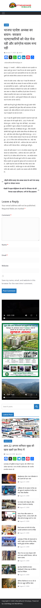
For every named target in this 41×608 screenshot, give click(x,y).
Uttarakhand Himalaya (23, 601)
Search (36, 406)
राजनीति (6, 25)
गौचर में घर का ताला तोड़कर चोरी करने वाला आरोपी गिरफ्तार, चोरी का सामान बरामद (27, 555)
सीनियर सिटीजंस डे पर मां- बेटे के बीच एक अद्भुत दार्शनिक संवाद (27, 582)
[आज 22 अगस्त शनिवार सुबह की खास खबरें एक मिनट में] (20, 428)
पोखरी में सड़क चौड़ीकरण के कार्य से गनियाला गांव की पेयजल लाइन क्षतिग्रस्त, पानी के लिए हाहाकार (20, 190)
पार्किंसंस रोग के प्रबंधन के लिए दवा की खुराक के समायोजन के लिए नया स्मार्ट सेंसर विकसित (27, 490)
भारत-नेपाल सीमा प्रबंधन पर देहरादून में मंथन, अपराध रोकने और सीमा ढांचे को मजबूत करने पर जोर (27, 516)
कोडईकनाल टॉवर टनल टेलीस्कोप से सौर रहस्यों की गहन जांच (27, 477)
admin (20, 53)
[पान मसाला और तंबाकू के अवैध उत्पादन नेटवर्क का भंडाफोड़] (9, 505)
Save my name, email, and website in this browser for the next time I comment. (18, 282)
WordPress (19, 604)
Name (5, 245)
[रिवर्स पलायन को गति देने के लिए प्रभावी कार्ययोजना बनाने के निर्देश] (9, 530)
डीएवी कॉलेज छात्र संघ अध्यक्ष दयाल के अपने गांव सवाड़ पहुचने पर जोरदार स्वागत (21, 182)
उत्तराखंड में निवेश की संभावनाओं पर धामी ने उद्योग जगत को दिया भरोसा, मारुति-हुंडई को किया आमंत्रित (27, 541)
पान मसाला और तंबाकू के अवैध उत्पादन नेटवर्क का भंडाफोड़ (26, 503)
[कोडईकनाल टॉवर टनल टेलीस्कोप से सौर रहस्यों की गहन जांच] (9, 479)
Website (5, 266)
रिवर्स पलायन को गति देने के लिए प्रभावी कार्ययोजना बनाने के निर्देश (27, 528)
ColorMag (7, 604)
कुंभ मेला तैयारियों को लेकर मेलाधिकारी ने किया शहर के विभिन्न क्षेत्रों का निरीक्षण (27, 569)
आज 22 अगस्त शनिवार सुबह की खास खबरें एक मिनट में (19, 447)
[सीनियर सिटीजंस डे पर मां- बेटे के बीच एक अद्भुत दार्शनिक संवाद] (9, 583)
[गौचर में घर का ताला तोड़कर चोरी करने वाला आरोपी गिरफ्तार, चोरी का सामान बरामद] (9, 557)
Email (5, 255)
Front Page (8, 441)
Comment (6, 215)
